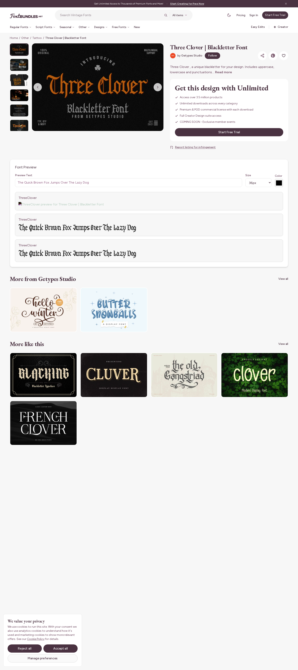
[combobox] (111, 15)
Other (25, 38)
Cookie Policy (35, 639)
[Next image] (158, 87)
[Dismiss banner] (286, 3)
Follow (212, 55)
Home (14, 38)
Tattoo (37, 38)
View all (283, 279)
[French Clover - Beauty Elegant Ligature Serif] (43, 423)
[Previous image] (38, 87)
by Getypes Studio (189, 55)
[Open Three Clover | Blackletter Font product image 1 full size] (97, 87)
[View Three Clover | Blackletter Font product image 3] (19, 80)
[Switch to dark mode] (229, 15)
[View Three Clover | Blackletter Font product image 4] (19, 95)
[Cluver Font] (114, 375)
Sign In (253, 15)
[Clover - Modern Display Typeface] (254, 375)
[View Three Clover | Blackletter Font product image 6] (19, 126)
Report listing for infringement (195, 147)
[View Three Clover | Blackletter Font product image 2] (19, 65)
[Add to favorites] (283, 55)
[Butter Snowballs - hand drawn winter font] (114, 310)
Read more (223, 72)
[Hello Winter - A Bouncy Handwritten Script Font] (43, 310)
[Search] (165, 15)
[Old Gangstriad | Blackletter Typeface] (184, 375)
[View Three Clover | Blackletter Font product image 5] (19, 110)
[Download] (62, 293)
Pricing (240, 15)
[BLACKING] (43, 375)
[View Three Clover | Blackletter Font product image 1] (19, 49)
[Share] (262, 55)
